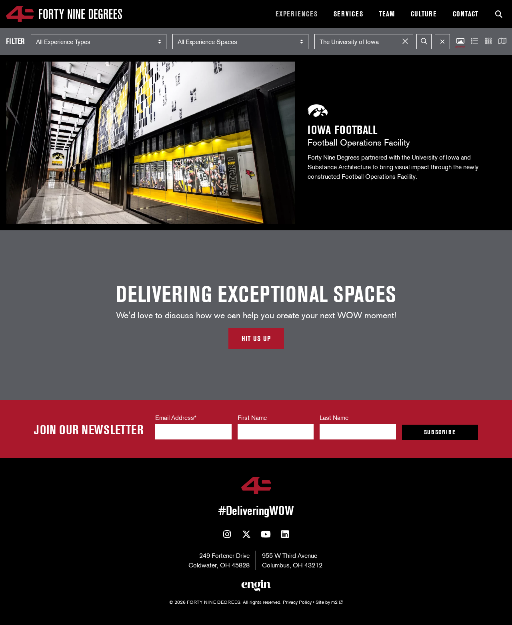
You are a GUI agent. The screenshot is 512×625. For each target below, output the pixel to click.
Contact (465, 14)
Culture (424, 14)
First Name (252, 417)
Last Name (334, 417)
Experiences (297, 14)
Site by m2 (327, 602)
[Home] (64, 14)
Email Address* (175, 417)
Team (387, 14)
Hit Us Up (256, 338)
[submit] (424, 41)
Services (348, 14)
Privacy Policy (297, 602)
